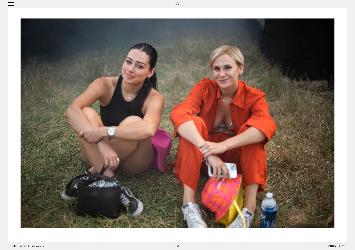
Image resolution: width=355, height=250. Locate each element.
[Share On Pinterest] (191, 234)
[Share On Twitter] (184, 234)
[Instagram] (15, 246)
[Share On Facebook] (179, 234)
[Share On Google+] (197, 234)
